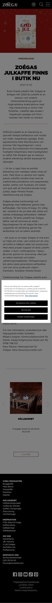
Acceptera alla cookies (26, 303)
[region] (26, 301)
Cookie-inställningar (26, 317)
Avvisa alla (26, 310)
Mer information (31, 296)
